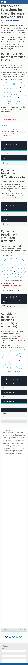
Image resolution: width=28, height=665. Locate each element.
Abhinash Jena (6, 20)
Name (3, 648)
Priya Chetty (14, 20)
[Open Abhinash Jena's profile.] (20, 630)
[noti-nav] (23, 2)
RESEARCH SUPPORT (14, 664)
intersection (9, 65)
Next (23, 421)
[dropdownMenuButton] (25, 20)
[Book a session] (24, 630)
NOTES (14, 421)
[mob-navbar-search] (21, 2)
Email (3, 654)
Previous (6, 421)
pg (4, 2)
